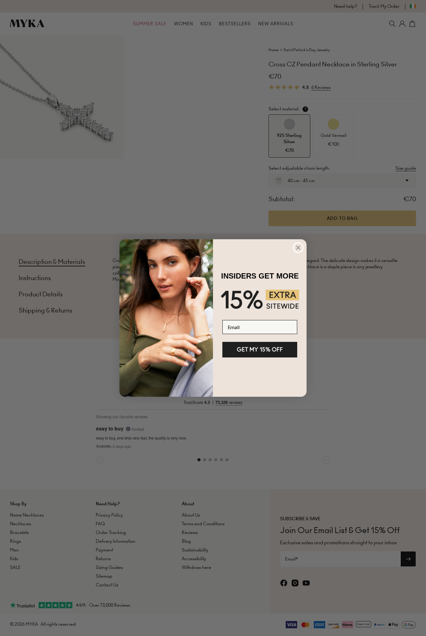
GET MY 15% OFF (260, 349)
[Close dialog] (298, 247)
